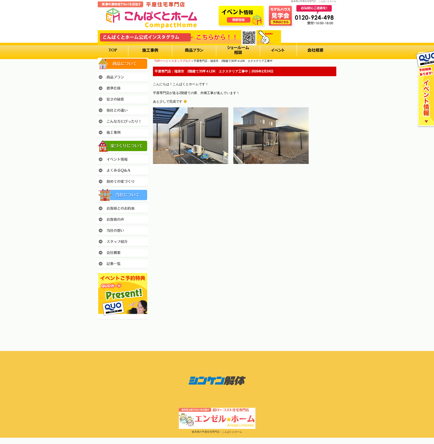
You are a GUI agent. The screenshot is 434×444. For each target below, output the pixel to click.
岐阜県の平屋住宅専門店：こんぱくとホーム (217, 431)
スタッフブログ (181, 60)
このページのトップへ (323, 177)
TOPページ (161, 60)
